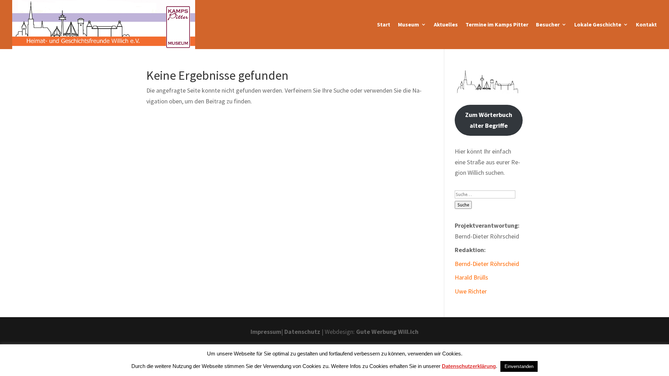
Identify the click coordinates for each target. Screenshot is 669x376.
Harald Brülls (471, 277)
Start (383, 24)
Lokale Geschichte (597, 24)
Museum (408, 24)
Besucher (548, 24)
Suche (463, 205)
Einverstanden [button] (519, 366)
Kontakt (646, 24)
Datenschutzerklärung (469, 366)
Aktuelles (446, 24)
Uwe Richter (471, 291)
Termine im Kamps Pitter (497, 24)
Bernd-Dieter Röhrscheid (487, 264)
